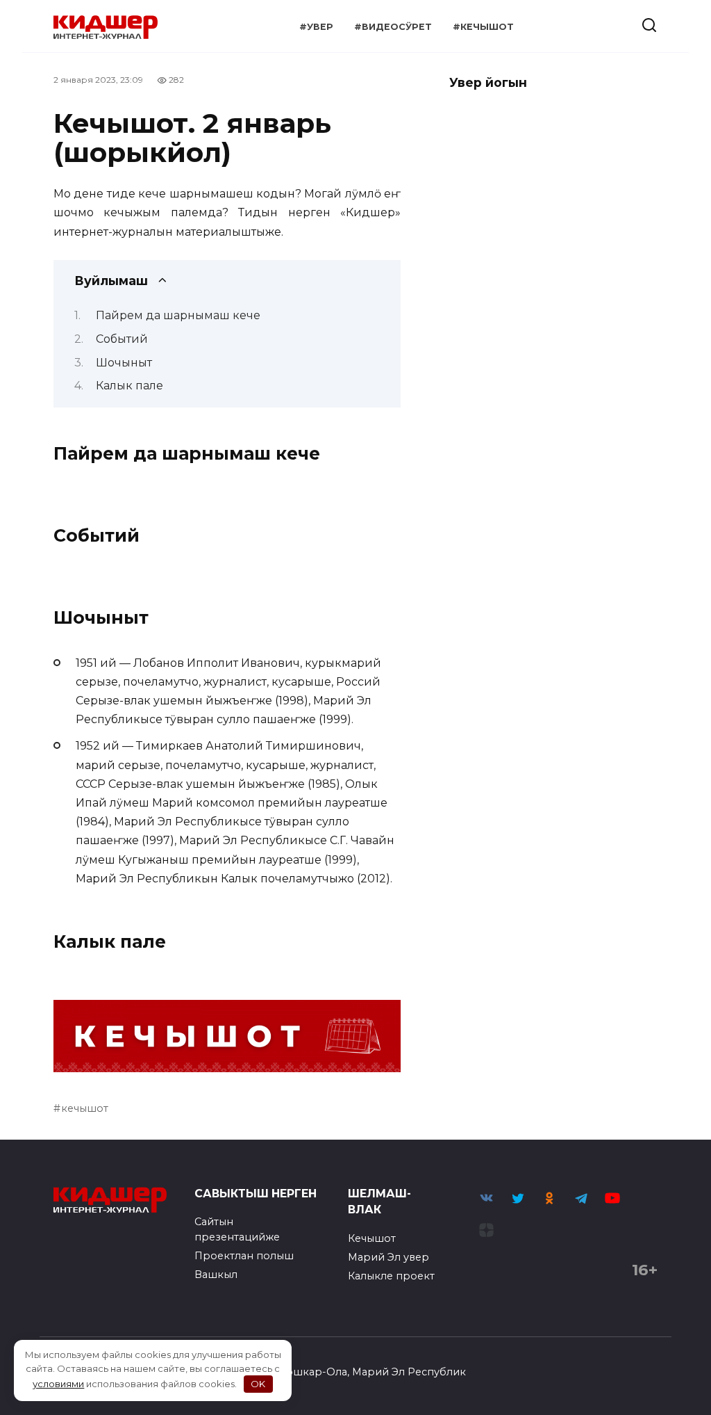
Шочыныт (124, 362)
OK (258, 1383)
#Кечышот (483, 27)
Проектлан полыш (244, 1256)
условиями (58, 1383)
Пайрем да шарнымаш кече (178, 315)
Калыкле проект (391, 1276)
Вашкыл (215, 1274)
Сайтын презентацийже (237, 1229)
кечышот (84, 1108)
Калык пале (129, 385)
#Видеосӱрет (393, 27)
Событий (122, 339)
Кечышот (372, 1238)
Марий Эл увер (388, 1257)
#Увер (316, 27)
